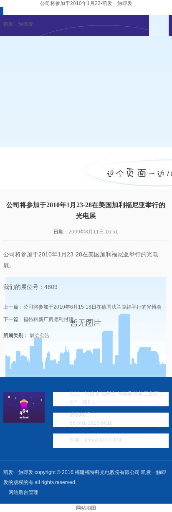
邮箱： (96, 440)
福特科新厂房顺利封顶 (48, 319)
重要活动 (28, 178)
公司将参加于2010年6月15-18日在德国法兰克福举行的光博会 (92, 307)
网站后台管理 (23, 492)
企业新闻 (28, 157)
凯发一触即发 (18, 24)
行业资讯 (78, 157)
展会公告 (128, 157)
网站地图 (86, 508)
